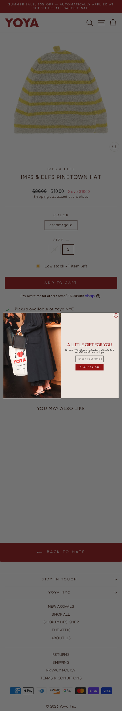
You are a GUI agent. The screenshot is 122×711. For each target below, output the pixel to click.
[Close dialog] (116, 315)
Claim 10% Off (89, 367)
